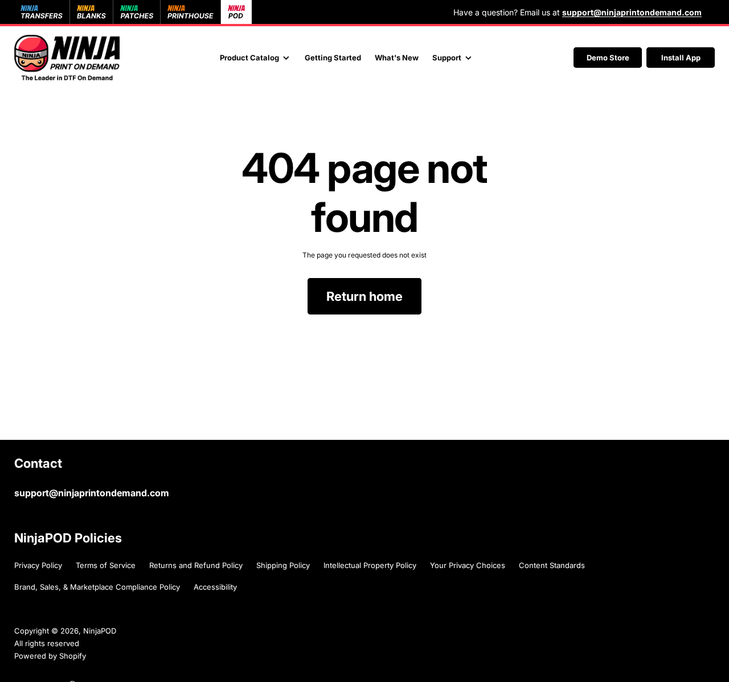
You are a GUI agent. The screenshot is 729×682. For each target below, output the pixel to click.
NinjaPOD (99, 630)
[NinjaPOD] (67, 57)
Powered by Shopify (50, 655)
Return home (364, 296)
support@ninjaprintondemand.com (91, 493)
